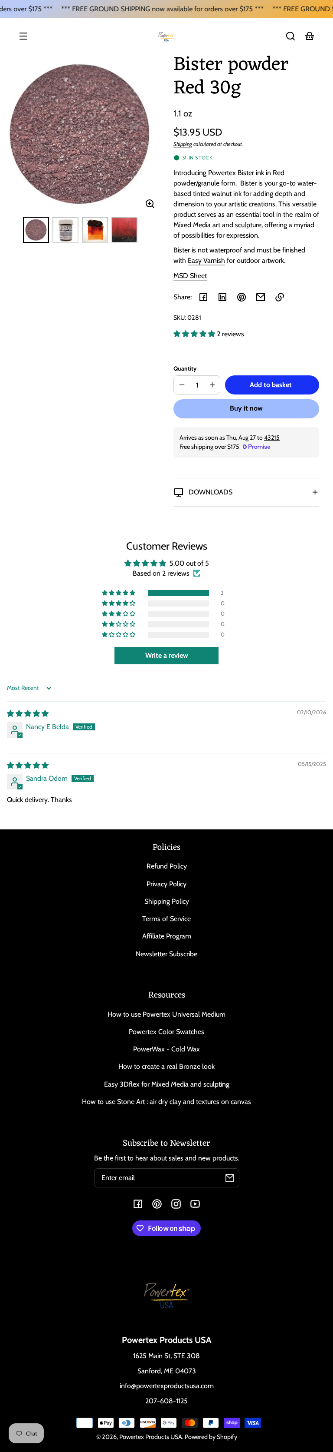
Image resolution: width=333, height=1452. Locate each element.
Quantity (184, 368)
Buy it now (246, 408)
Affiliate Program (166, 936)
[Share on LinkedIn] (222, 297)
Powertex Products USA (150, 1437)
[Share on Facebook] (203, 297)
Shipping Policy (166, 901)
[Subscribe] (229, 1177)
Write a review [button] (166, 655)
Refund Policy (167, 866)
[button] (290, 36)
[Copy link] (279, 297)
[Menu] (23, 36)
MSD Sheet (190, 276)
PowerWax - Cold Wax (166, 1049)
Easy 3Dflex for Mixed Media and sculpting (166, 1084)
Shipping (182, 144)
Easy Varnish (206, 260)
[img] (28, 713)
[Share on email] (260, 297)
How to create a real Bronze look (166, 1066)
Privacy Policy (166, 884)
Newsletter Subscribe (166, 954)
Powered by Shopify (211, 1437)
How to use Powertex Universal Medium (166, 1014)
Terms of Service (166, 919)
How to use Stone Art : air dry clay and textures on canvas (166, 1101)
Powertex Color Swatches (166, 1032)
